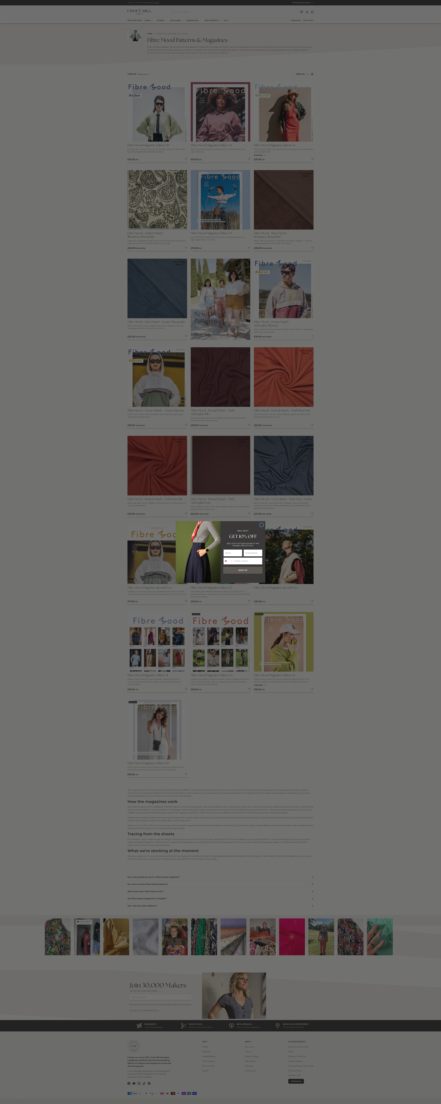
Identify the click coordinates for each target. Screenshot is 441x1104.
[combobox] (228, 561)
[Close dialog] (261, 525)
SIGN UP (242, 570)
